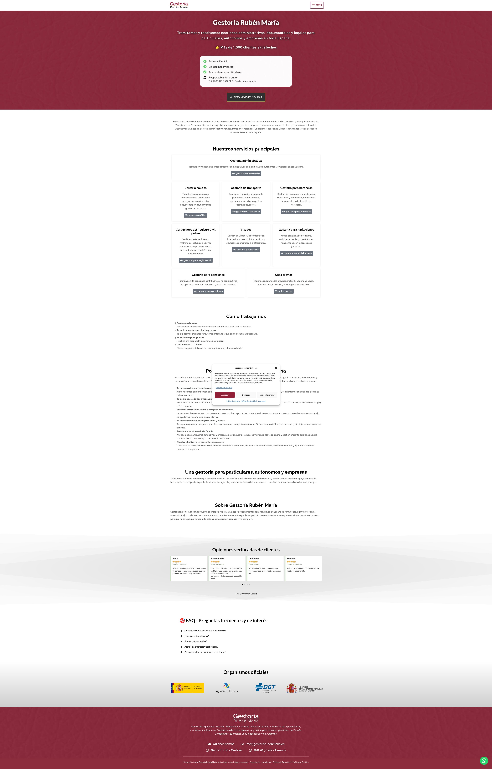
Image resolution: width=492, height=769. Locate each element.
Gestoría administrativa (246, 160)
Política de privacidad (249, 401)
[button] (276, 368)
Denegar (246, 395)
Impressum (262, 401)
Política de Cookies (233, 401)
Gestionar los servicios (224, 388)
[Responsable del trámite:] (205, 77)
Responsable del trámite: (223, 77)
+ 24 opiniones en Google (246, 594)
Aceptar (224, 395)
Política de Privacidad (282, 762)
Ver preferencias (267, 395)
